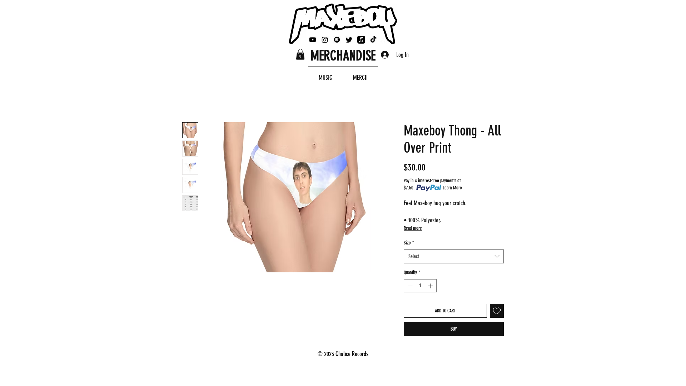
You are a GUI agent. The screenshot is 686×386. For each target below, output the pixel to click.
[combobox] (454, 256)
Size (409, 243)
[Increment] (431, 285)
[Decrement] (409, 285)
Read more (413, 228)
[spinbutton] (420, 285)
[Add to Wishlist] (497, 311)
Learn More (452, 188)
